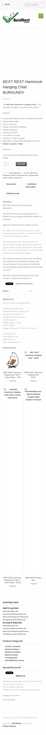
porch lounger (8, 178)
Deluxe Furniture (12, 649)
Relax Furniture (11, 655)
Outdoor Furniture (13, 652)
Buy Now (21, 164)
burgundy (6, 175)
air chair (27, 173)
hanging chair (34, 175)
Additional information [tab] (31, 185)
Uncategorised (14, 173)
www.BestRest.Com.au (14, 660)
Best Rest (34, 173)
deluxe (13, 175)
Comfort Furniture (12, 646)
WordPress (16, 723)
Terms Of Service (15, 695)
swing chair (18, 178)
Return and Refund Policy (9, 699)
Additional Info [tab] (12, 193)
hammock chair (22, 175)
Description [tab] (11, 184)
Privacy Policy (6, 695)
